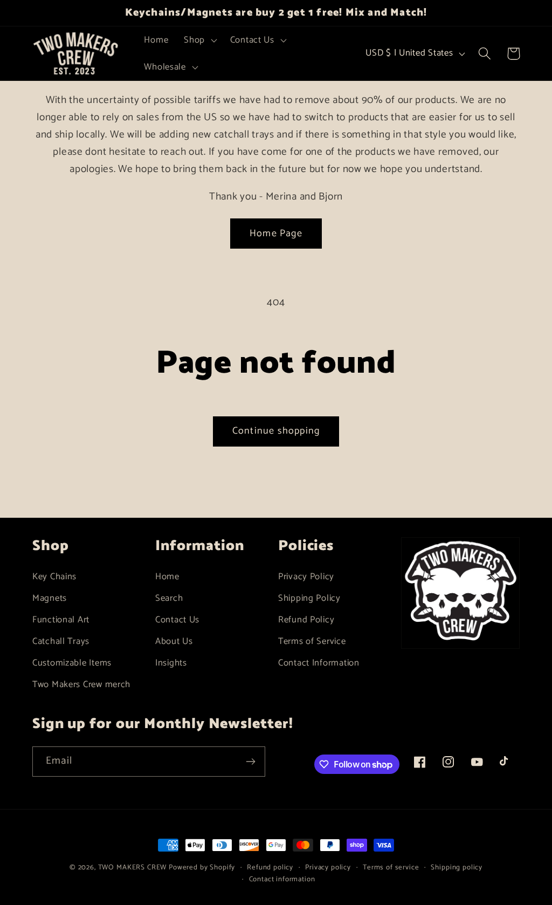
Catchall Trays (60, 641)
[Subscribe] (250, 761)
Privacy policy (328, 867)
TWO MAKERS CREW (132, 867)
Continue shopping (276, 431)
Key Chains (54, 577)
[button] (199, 39)
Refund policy (270, 867)
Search (169, 598)
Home (167, 577)
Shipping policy (456, 867)
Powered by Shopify (202, 867)
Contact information (282, 879)
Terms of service (391, 867)
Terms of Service (312, 641)
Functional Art (60, 620)
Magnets (49, 598)
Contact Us (177, 620)
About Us (174, 641)
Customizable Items (72, 663)
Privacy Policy (306, 577)
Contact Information (319, 663)
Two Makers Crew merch (81, 684)
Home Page (276, 233)
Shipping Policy (309, 598)
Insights (171, 663)
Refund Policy (306, 620)
